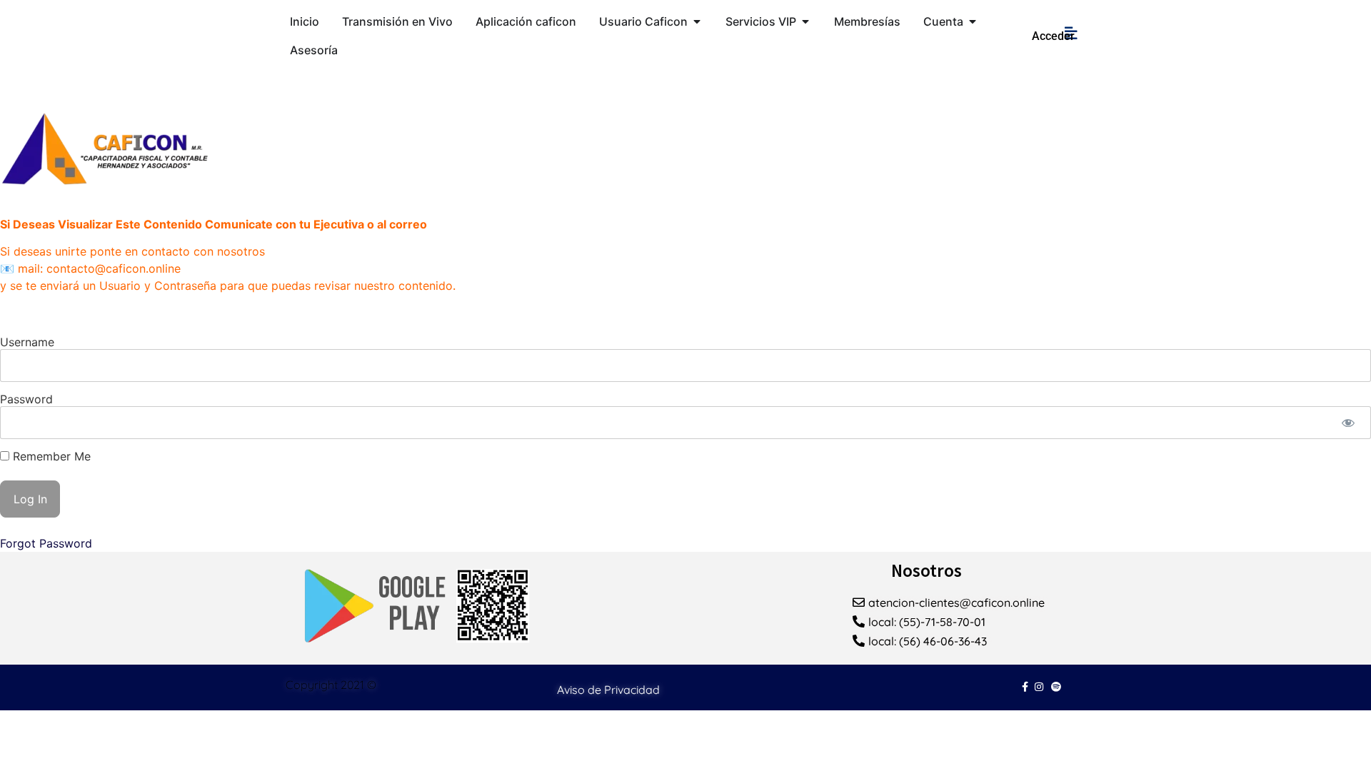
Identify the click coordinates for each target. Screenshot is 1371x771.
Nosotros (926, 570)
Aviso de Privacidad (608, 689)
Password (26, 399)
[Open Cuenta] (972, 21)
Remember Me (50, 456)
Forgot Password (46, 543)
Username (27, 342)
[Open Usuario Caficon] (697, 21)
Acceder (1053, 36)
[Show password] (1348, 422)
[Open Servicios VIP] (805, 21)
